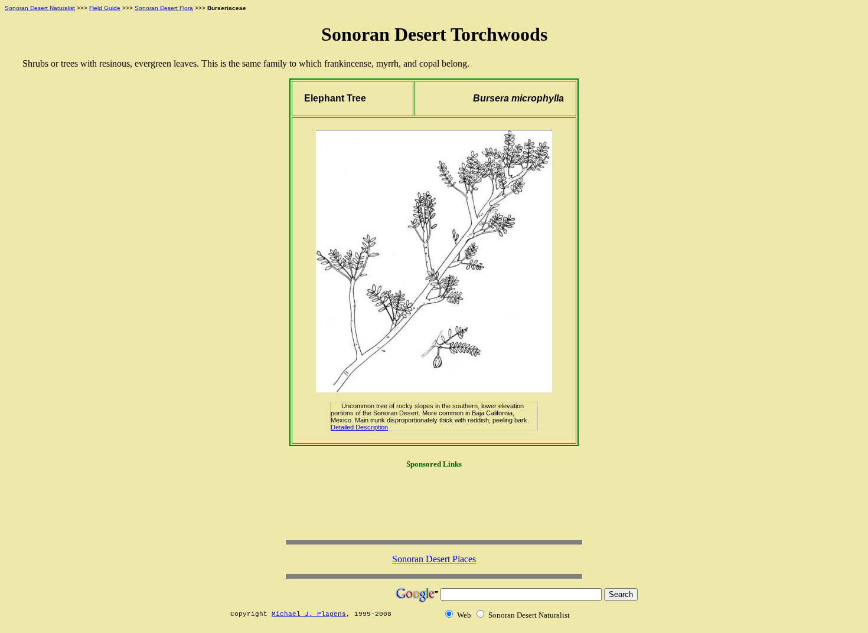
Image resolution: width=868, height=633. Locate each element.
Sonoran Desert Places (434, 559)
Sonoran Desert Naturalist (40, 8)
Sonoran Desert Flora (164, 8)
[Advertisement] (434, 508)
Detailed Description (359, 427)
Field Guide (104, 8)
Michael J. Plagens (309, 614)
